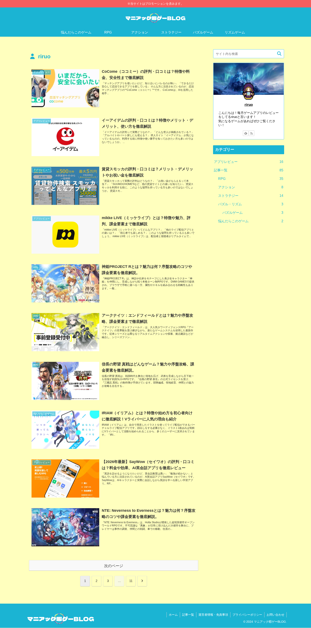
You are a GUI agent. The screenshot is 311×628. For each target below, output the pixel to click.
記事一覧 (188, 614)
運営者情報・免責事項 (213, 614)
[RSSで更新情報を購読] (251, 133)
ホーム (173, 614)
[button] (279, 53)
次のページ (113, 566)
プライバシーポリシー (247, 614)
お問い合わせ (275, 614)
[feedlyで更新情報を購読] (245, 133)
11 (130, 581)
